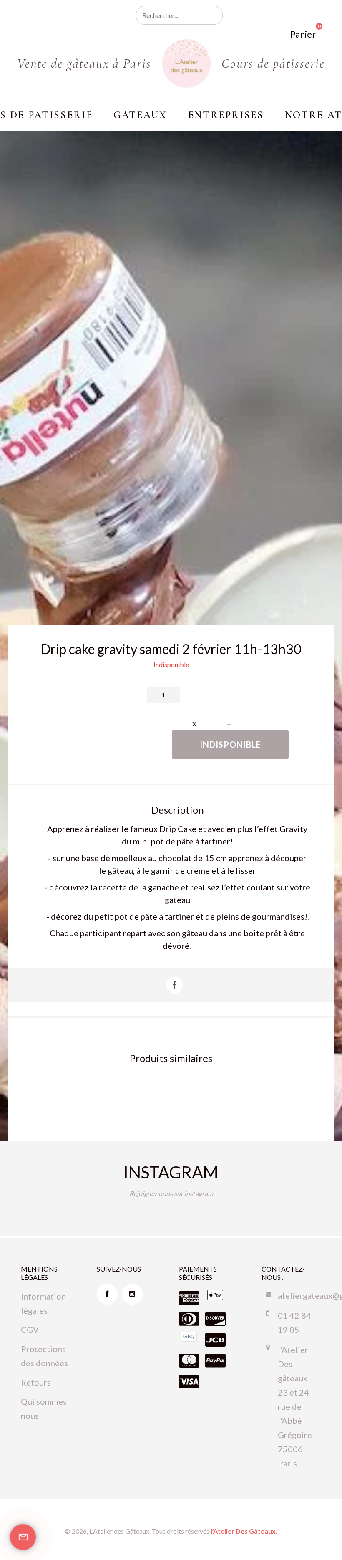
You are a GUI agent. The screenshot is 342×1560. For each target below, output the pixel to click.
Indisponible (230, 744)
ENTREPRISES (226, 115)
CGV (30, 1330)
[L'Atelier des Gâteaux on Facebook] (107, 1294)
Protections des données (44, 1356)
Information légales (43, 1303)
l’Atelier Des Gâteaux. (244, 1531)
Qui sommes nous (44, 1408)
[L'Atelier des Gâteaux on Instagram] (132, 1294)
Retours (36, 1382)
